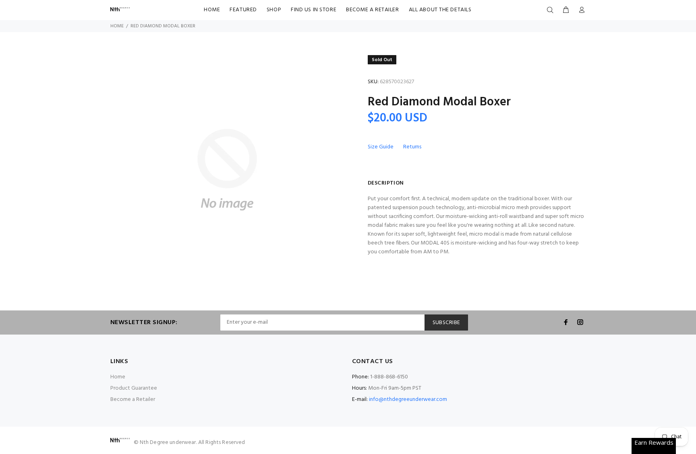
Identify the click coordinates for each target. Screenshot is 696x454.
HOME (212, 9)
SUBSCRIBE (446, 322)
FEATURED (243, 9)
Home (117, 26)
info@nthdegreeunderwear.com (408, 399)
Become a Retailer (132, 399)
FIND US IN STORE (313, 9)
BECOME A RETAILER (372, 9)
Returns (412, 147)
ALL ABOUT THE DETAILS (440, 9)
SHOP (274, 9)
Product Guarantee (133, 388)
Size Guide (381, 147)
